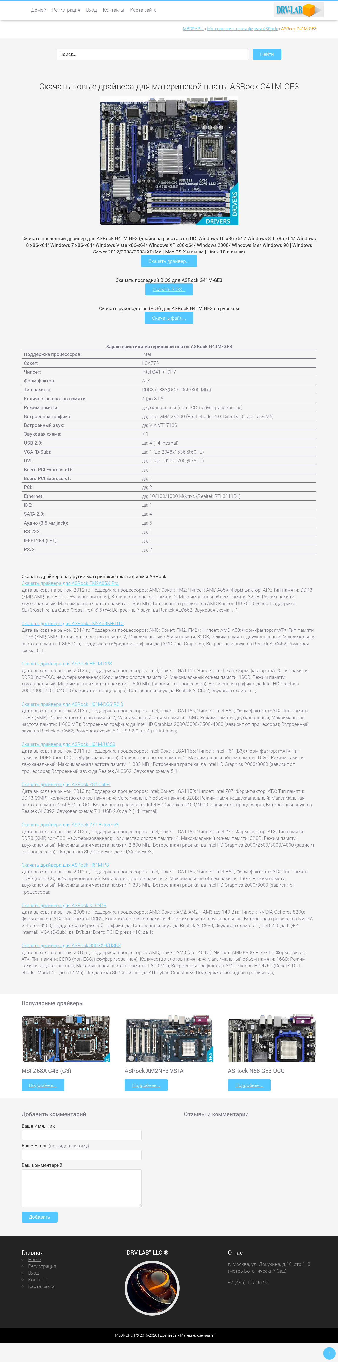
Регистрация (66, 10)
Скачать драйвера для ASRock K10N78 (64, 905)
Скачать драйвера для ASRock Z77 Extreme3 (70, 824)
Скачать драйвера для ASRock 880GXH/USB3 (71, 945)
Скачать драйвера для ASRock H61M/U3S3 (68, 744)
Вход (91, 10)
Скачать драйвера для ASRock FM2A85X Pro (70, 583)
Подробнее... (43, 1085)
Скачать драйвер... (169, 261)
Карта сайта (143, 10)
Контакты (113, 10)
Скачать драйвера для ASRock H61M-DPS (67, 663)
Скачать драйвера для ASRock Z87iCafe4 (66, 784)
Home (34, 1259)
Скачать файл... (169, 318)
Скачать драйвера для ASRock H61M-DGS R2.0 (72, 704)
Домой (38, 10)
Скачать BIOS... (169, 289)
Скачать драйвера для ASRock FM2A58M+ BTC (73, 623)
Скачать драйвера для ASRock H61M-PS (65, 865)
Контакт (37, 1279)
